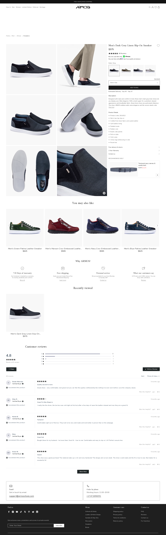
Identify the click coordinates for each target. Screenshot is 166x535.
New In (8, 7)
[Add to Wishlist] (158, 45)
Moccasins (88, 521)
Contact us (103, 280)
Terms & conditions (119, 518)
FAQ (142, 511)
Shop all (22, 280)
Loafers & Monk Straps (93, 515)
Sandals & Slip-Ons (92, 518)
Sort (143, 376)
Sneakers (26, 36)
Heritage (42, 7)
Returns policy (118, 521)
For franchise (145, 521)
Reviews (143, 280)
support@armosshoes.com (21, 496)
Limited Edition (27, 7)
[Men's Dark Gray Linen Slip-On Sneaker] (114, 70)
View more (111, 107)
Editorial (35, 7)
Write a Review (153, 369)
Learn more (63, 280)
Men (13, 7)
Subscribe (59, 526)
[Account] (152, 7)
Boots (87, 527)
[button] (159, 7)
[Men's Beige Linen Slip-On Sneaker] (150, 70)
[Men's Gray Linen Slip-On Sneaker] (138, 70)
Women (18, 7)
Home (8, 36)
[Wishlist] (155, 7)
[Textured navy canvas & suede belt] (123, 169)
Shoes (19, 36)
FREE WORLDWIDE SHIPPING (83, 2)
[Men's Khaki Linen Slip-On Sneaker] (126, 70)
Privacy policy (117, 515)
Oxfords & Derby (91, 511)
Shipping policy (118, 511)
